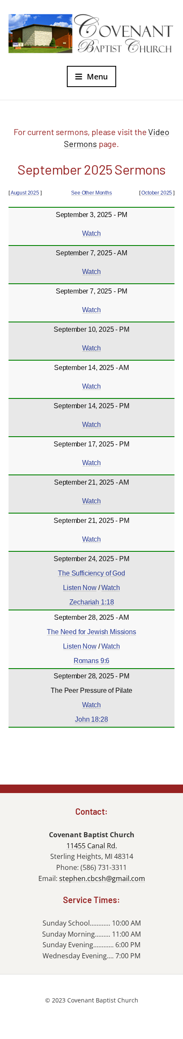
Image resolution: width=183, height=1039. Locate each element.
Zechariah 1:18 (91, 602)
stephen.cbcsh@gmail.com (102, 878)
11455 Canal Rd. (91, 845)
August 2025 (25, 193)
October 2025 (156, 193)
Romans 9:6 (91, 660)
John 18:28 (91, 719)
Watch (91, 233)
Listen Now (79, 587)
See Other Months (91, 193)
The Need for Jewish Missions (91, 631)
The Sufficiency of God (91, 573)
